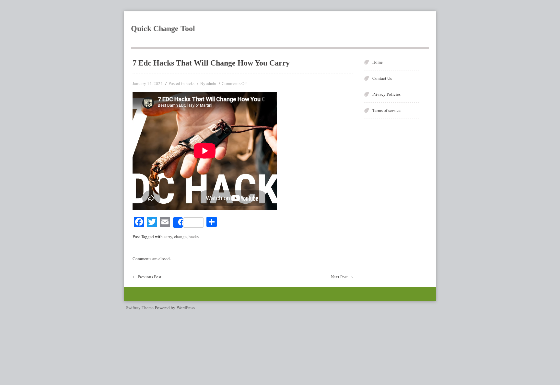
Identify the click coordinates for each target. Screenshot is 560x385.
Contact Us (382, 78)
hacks (190, 83)
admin (211, 83)
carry (168, 236)
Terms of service (386, 110)
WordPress (186, 307)
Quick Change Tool (163, 28)
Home (377, 62)
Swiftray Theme (140, 307)
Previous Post (147, 277)
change (180, 236)
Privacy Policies (386, 94)
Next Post (342, 277)
